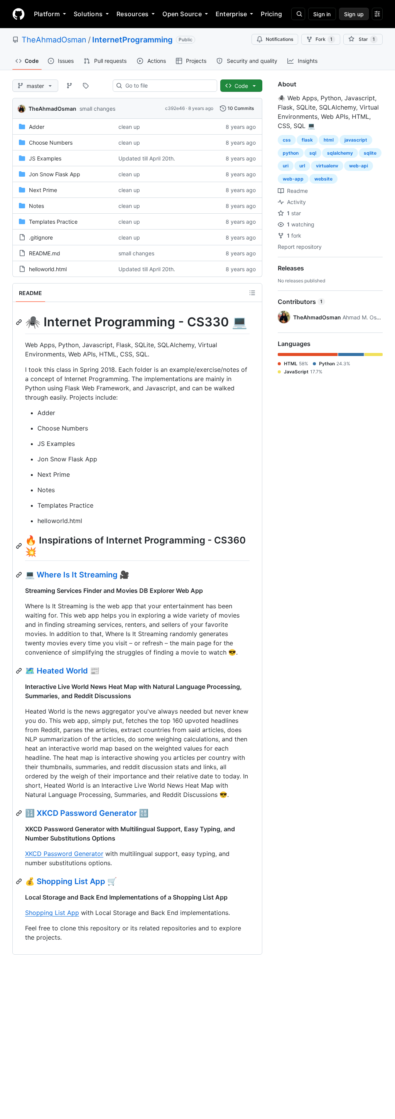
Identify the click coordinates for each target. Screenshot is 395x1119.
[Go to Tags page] (86, 85)
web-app (293, 179)
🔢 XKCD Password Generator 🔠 (87, 813)
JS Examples (45, 158)
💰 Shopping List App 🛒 (71, 881)
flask (307, 140)
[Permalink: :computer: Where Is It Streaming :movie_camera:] (19, 574)
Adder (36, 126)
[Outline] (252, 293)
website (323, 179)
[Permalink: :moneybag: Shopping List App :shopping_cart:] (19, 881)
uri (286, 166)
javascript (355, 140)
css (287, 140)
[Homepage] (18, 14)
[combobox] (168, 85)
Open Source (182, 14)
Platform (47, 14)
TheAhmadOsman (54, 39)
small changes (97, 108)
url (302, 166)
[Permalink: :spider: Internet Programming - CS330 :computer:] (19, 322)
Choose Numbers (51, 142)
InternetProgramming (132, 39)
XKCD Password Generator (64, 853)
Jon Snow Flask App (54, 174)
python (291, 153)
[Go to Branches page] (69, 85)
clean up (129, 126)
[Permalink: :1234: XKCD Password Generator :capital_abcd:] (19, 813)
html (329, 140)
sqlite (370, 153)
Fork (324, 39)
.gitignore (41, 237)
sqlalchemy (340, 153)
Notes (36, 206)
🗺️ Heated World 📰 (62, 670)
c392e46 (175, 108)
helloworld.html (48, 269)
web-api (358, 166)
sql (312, 153)
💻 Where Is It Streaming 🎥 (77, 574)
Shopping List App (52, 912)
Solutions (88, 14)
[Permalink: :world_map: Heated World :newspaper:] (19, 670)
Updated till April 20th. (146, 158)
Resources (132, 14)
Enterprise (231, 14)
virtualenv (327, 166)
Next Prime (43, 190)
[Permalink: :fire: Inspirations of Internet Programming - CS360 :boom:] (19, 545)
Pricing (271, 14)
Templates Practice (53, 221)
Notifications (279, 39)
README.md (44, 253)
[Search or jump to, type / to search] (298, 14)
